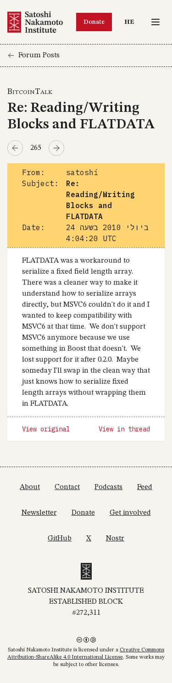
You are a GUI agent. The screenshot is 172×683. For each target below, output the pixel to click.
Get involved (130, 513)
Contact (67, 487)
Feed (144, 487)
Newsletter (39, 513)
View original (46, 429)
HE (131, 21)
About (30, 487)
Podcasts (108, 487)
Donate (94, 22)
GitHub (60, 538)
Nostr (115, 538)
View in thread (124, 429)
